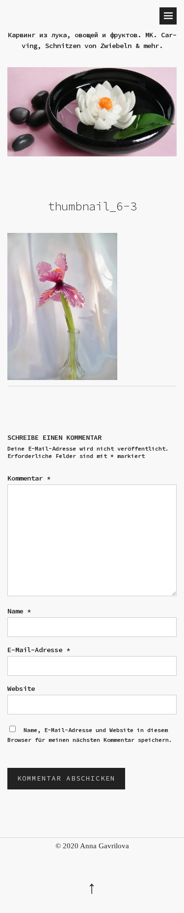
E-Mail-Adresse (38, 649)
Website (21, 688)
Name (19, 611)
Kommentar (29, 478)
